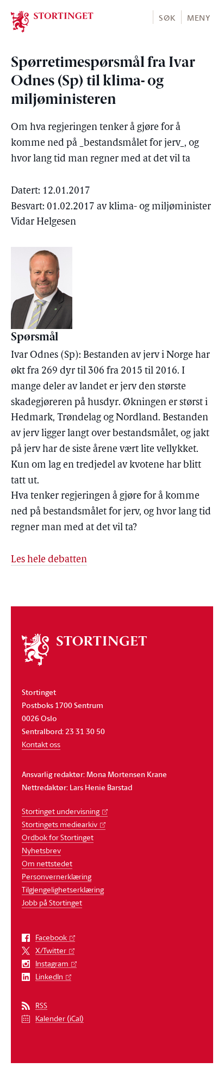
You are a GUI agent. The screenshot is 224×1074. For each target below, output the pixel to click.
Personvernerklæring (56, 876)
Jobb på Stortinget (52, 902)
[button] (167, 17)
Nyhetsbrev (41, 850)
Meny (198, 18)
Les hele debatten (49, 560)
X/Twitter (50, 951)
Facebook (51, 938)
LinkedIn (49, 977)
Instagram (52, 964)
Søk (167, 18)
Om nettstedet (47, 863)
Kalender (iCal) (59, 1019)
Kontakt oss (41, 744)
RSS (41, 1006)
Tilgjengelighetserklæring (63, 889)
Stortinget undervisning (60, 811)
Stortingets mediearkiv (59, 824)
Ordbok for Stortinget (58, 837)
